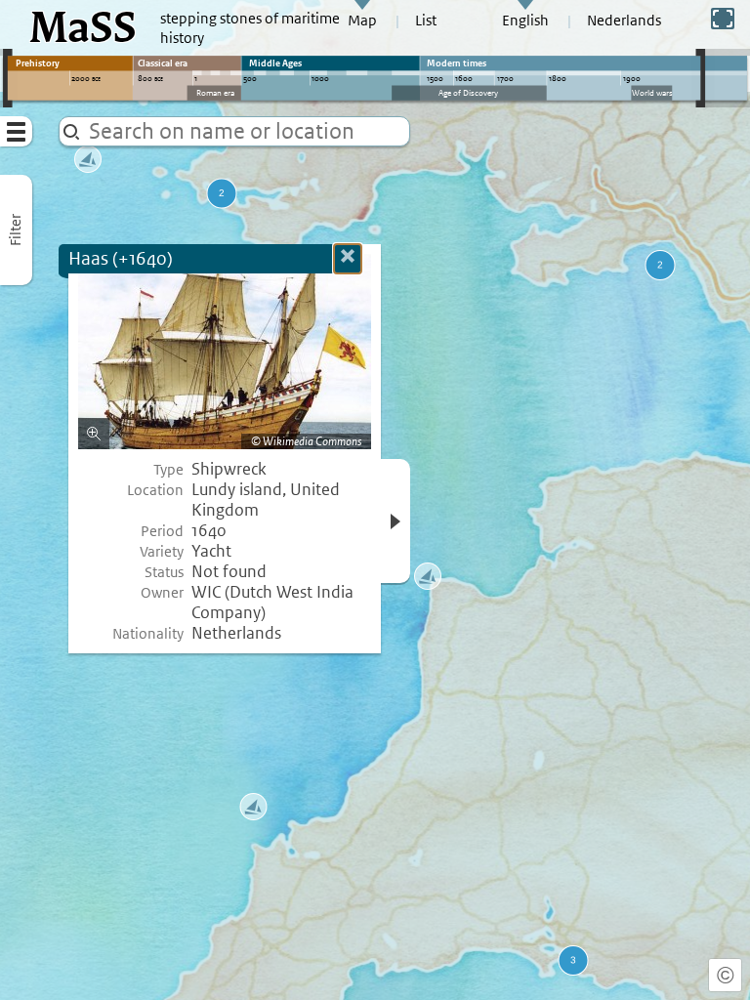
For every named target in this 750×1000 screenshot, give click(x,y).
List (426, 20)
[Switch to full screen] (722, 18)
